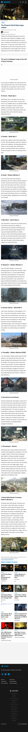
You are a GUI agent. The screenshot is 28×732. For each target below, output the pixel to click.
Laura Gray (17, 599)
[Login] (25, 2)
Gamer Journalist (14, 707)
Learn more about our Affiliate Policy (7, 559)
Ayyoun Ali (3, 599)
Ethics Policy (12, 679)
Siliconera (14, 702)
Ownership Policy (12, 681)
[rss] (2, 674)
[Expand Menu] (23, 2)
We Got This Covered (14, 704)
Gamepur (14, 696)
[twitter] (5, 674)
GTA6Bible (14, 720)
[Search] (20, 2)
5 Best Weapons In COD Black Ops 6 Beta (20, 575)
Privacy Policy (4, 681)
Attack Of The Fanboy (14, 698)
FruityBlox (14, 716)
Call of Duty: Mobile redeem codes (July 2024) (20, 596)
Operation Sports (14, 711)
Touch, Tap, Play (14, 715)
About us (3, 679)
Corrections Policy (13, 683)
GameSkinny (14, 709)
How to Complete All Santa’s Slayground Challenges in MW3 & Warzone (21, 616)
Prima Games (14, 700)
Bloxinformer (14, 718)
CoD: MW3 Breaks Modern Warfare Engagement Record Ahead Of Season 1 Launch (7, 635)
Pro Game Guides (14, 693)
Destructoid (14, 706)
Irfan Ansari (3, 580)
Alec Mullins (17, 620)
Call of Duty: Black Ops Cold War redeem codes (6, 615)
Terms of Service (4, 683)
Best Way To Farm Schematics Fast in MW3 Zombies (20, 633)
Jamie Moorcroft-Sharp (6, 640)
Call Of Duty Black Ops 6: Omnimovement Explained (6, 576)
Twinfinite (14, 695)
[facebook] (8, 674)
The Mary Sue (14, 713)
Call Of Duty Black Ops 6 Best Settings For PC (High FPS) (7, 596)
